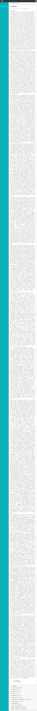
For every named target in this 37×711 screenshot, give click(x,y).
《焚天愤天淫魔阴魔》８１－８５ (16, 703)
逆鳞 (2, 1)
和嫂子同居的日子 (26, 8)
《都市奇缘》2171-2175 (15, 693)
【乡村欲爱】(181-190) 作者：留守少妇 (17, 701)
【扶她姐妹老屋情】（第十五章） (16, 695)
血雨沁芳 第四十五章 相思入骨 (16, 691)
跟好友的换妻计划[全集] (18, 681)
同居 (19, 3)
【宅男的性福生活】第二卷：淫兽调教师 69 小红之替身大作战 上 (21, 699)
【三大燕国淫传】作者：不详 (15, 689)
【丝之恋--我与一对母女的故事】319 (17, 705)
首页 (17, 3)
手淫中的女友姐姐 (17, 680)
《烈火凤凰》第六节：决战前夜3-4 (16, 697)
